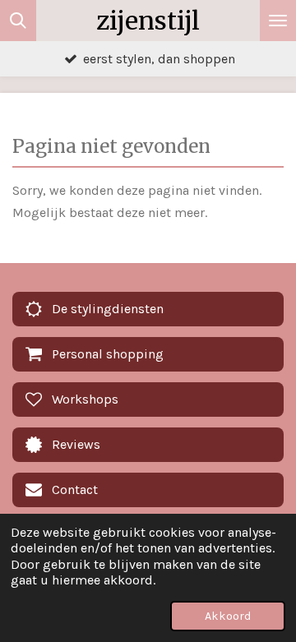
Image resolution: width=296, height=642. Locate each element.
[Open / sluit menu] (278, 20)
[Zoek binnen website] (18, 20)
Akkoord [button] (228, 616)
